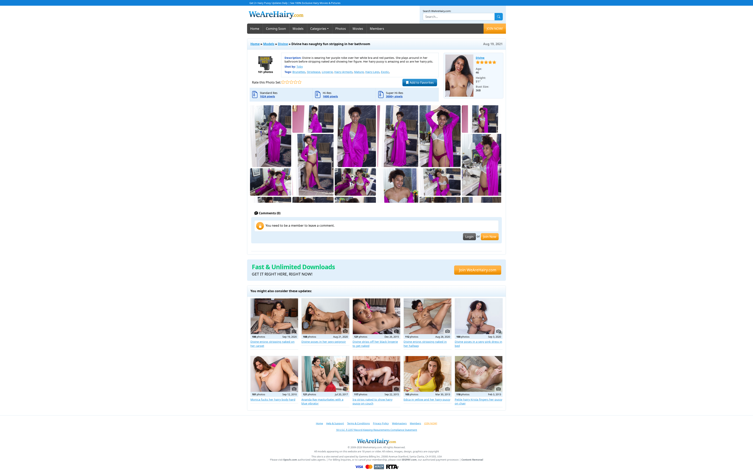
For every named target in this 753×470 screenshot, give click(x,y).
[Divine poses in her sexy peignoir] (325, 316)
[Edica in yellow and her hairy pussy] (427, 374)
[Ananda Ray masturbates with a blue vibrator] (325, 374)
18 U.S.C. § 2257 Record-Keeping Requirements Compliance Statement (376, 430)
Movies (358, 28)
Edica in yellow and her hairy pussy (427, 399)
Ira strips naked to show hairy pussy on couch (372, 401)
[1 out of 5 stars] (283, 82)
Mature (359, 72)
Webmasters (399, 423)
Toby (299, 66)
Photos (340, 28)
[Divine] (459, 76)
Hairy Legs (372, 72)
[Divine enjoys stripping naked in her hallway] (427, 316)
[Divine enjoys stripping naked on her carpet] (274, 316)
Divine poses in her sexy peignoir (323, 342)
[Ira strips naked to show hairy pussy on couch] (376, 374)
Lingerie (327, 72)
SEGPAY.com (409, 459)
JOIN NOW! (495, 28)
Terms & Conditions (358, 423)
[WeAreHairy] (376, 441)
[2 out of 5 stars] (287, 82)
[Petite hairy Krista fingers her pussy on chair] (479, 374)
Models (298, 28)
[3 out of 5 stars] (291, 82)
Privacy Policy (381, 423)
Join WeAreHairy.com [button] (477, 270)
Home (254, 28)
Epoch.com (290, 459)
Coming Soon (276, 28)
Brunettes (298, 72)
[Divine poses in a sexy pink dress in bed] (479, 316)
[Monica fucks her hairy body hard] (274, 374)
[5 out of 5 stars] (299, 82)
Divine (283, 44)
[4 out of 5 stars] (295, 82)
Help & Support (335, 423)
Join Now (489, 237)
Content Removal (472, 459)
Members (377, 28)
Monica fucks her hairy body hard (272, 399)
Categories (318, 28)
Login (469, 237)
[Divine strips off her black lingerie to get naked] (376, 316)
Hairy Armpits (343, 72)
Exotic (385, 72)
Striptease (313, 72)
